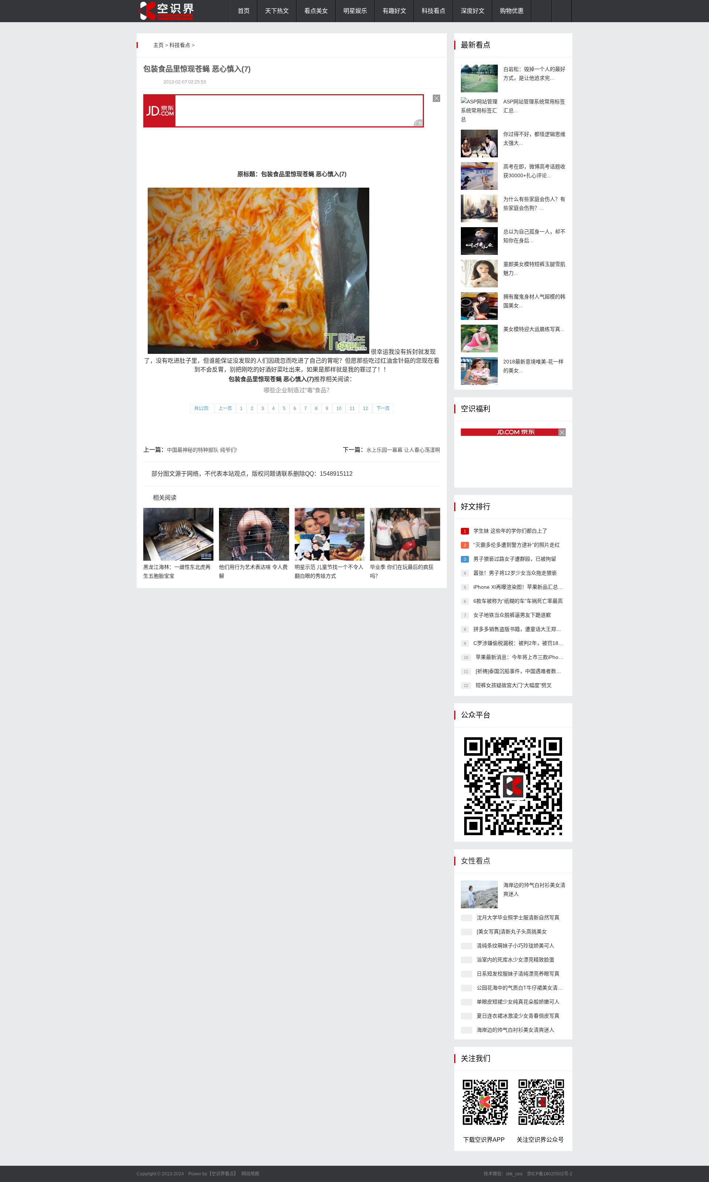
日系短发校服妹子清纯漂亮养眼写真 (518, 974)
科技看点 (433, 11)
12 (365, 408)
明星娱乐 (355, 11)
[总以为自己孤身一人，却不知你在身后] (479, 241)
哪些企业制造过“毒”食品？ (298, 390)
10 (339, 408)
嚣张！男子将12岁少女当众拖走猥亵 (515, 573)
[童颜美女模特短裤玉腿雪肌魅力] (479, 273)
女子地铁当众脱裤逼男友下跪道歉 (512, 615)
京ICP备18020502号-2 (549, 1173)
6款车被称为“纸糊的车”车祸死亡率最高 (518, 601)
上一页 (225, 408)
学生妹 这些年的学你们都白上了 (510, 531)
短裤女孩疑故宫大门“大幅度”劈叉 (514, 685)
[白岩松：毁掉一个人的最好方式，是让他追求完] (479, 78)
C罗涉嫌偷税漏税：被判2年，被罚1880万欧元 (526, 643)
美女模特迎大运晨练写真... (534, 329)
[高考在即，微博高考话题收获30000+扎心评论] (479, 176)
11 (352, 408)
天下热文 (277, 11)
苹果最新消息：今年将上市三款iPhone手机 (525, 657)
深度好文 (472, 11)
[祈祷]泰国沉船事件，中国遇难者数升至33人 (527, 671)
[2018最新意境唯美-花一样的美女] (479, 371)
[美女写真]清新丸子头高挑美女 (512, 932)
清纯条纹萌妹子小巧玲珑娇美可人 (515, 946)
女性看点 (475, 861)
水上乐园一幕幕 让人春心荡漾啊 (403, 450)
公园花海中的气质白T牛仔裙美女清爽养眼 (525, 988)
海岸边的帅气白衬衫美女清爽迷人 (515, 1030)
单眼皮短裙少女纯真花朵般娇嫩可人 (518, 1002)
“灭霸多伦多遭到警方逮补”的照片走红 (516, 545)
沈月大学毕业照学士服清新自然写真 (518, 917)
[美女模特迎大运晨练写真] (479, 338)
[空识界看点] (173, 11)
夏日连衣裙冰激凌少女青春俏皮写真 (518, 1016)
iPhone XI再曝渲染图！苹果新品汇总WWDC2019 (530, 587)
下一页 (383, 408)
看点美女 (316, 11)
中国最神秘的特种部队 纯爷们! (202, 450)
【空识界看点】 (222, 1173)
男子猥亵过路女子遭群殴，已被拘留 (514, 559)
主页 (158, 45)
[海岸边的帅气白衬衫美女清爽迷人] (479, 894)
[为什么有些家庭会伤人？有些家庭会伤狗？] (479, 208)
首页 (244, 11)
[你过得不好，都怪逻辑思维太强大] (479, 143)
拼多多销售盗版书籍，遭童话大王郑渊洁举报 (525, 629)
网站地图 (250, 1173)
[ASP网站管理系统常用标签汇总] (479, 111)
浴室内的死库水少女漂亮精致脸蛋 (515, 960)
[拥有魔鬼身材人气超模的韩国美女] (479, 306)
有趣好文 (394, 11)
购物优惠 (512, 11)
